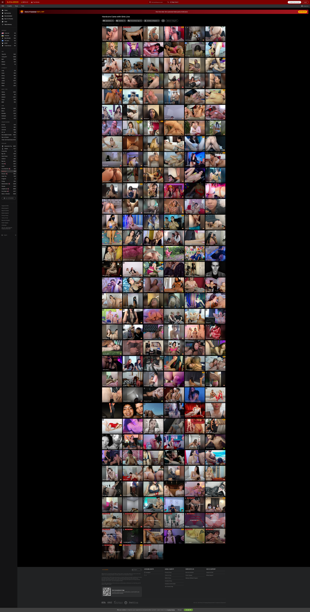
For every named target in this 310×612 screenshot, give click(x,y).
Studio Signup (5, 222)
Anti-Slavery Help (169, 586)
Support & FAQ (5, 205)
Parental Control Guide (170, 583)
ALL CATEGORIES (10, 198)
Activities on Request (152, 20)
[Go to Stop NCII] (133, 603)
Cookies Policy (168, 581)
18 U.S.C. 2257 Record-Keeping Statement (7, 228)
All (163, 20)
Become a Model (6, 220)
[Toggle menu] (2, 2)
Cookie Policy (171, 610)
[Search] (168, 2)
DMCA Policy (168, 578)
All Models (4, 225)
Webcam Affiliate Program (192, 578)
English (135, 569)
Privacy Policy (5, 215)
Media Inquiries (5, 213)
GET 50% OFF (302, 11)
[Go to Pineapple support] (126, 602)
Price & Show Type (135, 20)
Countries (121, 20)
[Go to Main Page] (12, 2)
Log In (305, 2)
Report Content (5, 210)
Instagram (148, 572)
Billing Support (5, 208)
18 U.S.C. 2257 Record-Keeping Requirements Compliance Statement (210, 602)
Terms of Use (5, 218)
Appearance (108, 20)
